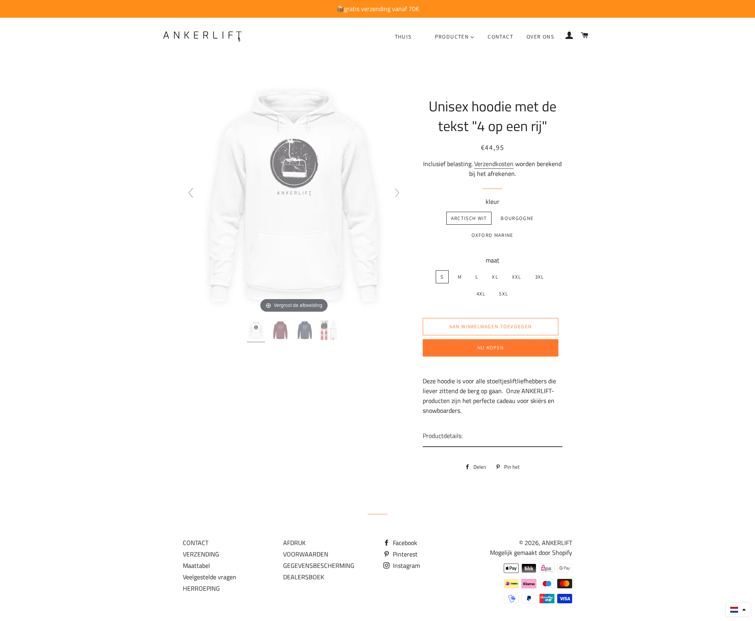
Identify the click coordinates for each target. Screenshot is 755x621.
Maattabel (196, 565)
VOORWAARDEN (305, 554)
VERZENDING (201, 554)
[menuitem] (403, 36)
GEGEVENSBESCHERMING (318, 565)
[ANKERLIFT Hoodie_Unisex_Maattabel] (330, 331)
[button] (738, 610)
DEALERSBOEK (303, 577)
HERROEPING (201, 588)
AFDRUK (294, 542)
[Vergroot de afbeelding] (294, 196)
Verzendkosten (494, 163)
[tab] (492, 436)
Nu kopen (490, 347)
